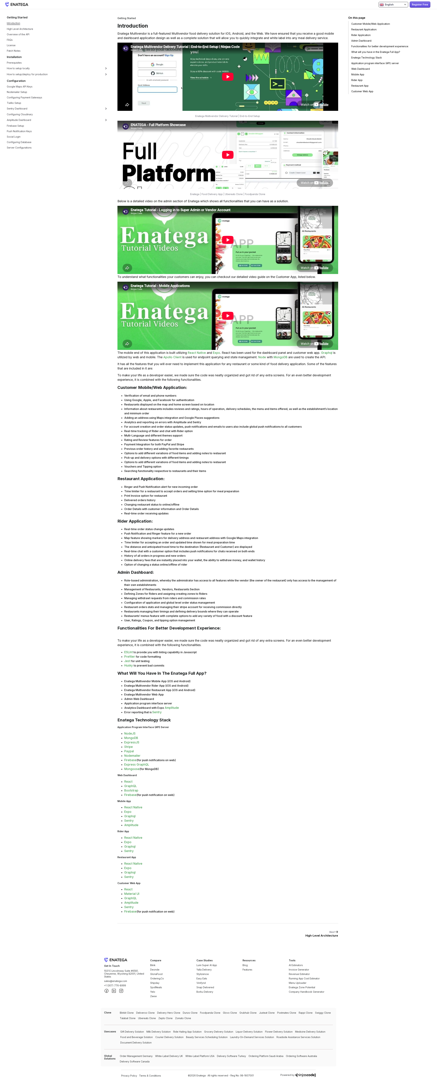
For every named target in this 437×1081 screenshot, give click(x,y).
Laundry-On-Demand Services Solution (252, 1037)
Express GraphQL (136, 764)
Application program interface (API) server (375, 63)
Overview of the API (18, 34)
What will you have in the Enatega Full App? (375, 51)
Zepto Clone (165, 1018)
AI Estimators (296, 965)
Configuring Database (19, 142)
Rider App (357, 80)
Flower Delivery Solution (279, 1031)
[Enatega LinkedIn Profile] (113, 991)
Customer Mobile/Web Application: (370, 23)
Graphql (326, 352)
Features (247, 969)
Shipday (154, 982)
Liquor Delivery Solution (249, 1031)
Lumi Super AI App (206, 965)
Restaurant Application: (364, 29)
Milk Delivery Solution (158, 1031)
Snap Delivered (205, 987)
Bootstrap (131, 790)
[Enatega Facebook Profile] (106, 991)
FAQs (10, 39)
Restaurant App (360, 85)
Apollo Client (172, 357)
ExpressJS (131, 742)
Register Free (420, 4)
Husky (129, 665)
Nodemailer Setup (17, 92)
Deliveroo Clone (145, 1012)
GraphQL (130, 786)
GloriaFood (156, 974)
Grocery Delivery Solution (218, 1031)
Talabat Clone (128, 1018)
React (128, 781)
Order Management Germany (136, 1056)
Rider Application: (361, 35)
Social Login (13, 136)
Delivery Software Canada (135, 1061)
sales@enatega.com (115, 981)
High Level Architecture (20, 28)
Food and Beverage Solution (136, 1037)
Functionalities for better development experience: (380, 46)
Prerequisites (14, 62)
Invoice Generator (299, 969)
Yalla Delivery (204, 969)
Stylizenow (202, 974)
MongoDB (280, 357)
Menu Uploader (297, 982)
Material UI (131, 893)
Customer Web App (362, 91)
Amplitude (172, 707)
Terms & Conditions (150, 1075)
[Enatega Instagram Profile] (121, 991)
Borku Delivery (204, 991)
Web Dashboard (360, 68)
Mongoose (131, 769)
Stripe (128, 747)
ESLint (128, 652)
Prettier (129, 656)
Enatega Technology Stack (366, 57)
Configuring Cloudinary (20, 114)
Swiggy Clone (323, 1012)
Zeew (153, 996)
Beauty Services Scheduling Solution (207, 1037)
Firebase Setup (15, 125)
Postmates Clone (286, 1012)
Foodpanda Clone (210, 1012)
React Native (197, 352)
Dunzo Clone (190, 1012)
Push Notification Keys (19, 131)
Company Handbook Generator (306, 991)
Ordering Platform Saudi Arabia (266, 1056)
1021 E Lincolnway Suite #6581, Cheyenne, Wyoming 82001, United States (124, 973)
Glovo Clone (230, 1012)
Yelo (152, 991)
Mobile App (357, 74)
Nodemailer (132, 755)
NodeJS (130, 733)
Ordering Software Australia (301, 1056)
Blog (245, 965)
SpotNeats (156, 987)
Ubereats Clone (147, 1018)
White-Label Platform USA (199, 1056)
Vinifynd (201, 982)
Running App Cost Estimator (304, 978)
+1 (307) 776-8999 (115, 985)
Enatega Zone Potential (302, 987)
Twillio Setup (14, 102)
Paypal (129, 751)
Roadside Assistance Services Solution (298, 1037)
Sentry (157, 712)
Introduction (13, 23)
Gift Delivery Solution (132, 1031)
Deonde (154, 969)
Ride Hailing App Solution (187, 1031)
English (389, 4)
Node (262, 357)
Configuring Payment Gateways (24, 97)
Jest (127, 661)
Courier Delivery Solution (169, 1037)
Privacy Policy (129, 1075)
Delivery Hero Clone (168, 1012)
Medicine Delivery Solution (310, 1031)
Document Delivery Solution (136, 1042)
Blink (153, 965)
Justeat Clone (267, 1012)
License (11, 45)
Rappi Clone (306, 1012)
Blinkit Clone (127, 1012)
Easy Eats (201, 978)
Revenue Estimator (299, 974)
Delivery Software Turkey (231, 1056)
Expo (216, 352)
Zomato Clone (183, 1018)
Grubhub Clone (248, 1012)
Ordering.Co (157, 978)
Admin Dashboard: (361, 40)
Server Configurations (19, 147)
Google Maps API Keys (19, 86)
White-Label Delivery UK (169, 1056)
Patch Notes (13, 50)
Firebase (130, 760)
